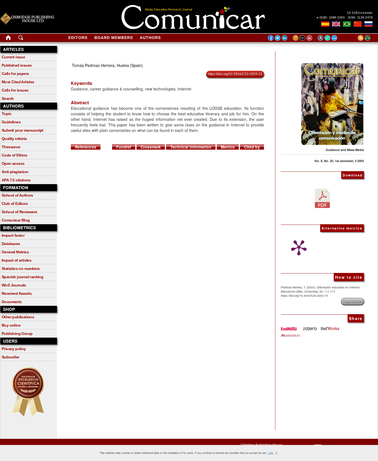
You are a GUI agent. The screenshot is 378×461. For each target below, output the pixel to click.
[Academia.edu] (321, 37)
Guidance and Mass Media (345, 150)
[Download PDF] (322, 197)
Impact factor (13, 235)
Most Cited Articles (18, 82)
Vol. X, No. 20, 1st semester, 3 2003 (339, 161)
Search (8, 98)
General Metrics (15, 252)
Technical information (190, 147)
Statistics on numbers (21, 268)
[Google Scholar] (296, 37)
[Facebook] (270, 37)
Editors (77, 37)
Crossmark (151, 147)
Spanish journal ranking (22, 277)
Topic (6, 113)
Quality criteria (14, 138)
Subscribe (10, 357)
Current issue (13, 57)
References (85, 147)
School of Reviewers (19, 212)
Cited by (252, 147)
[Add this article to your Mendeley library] (290, 333)
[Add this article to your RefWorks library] (329, 326)
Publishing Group (17, 333)
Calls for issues (15, 90)
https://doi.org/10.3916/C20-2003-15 (235, 74)
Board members (113, 37)
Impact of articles (16, 260)
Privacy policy (14, 349)
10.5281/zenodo (359, 12)
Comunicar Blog (16, 220)
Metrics (228, 147)
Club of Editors (15, 203)
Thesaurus (11, 147)
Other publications (18, 317)
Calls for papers (15, 73)
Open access (13, 163)
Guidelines (11, 122)
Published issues (17, 65)
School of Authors (17, 195)
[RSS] (353, 37)
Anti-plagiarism (15, 172)
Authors (150, 37)
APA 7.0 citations (16, 180)
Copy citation (352, 301)
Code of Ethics (14, 155)
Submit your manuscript (22, 130)
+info (270, 453)
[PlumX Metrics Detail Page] (297, 248)
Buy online (11, 325)
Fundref (123, 147)
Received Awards (17, 293)
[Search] (21, 39)
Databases (11, 243)
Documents (12, 301)
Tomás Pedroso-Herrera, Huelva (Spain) (107, 65)
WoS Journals (14, 285)
